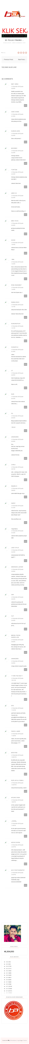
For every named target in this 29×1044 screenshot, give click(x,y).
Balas (25, 105)
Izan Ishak (15, 111)
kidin (13, 240)
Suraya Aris (15, 131)
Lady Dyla (15, 547)
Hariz (13, 503)
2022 (7, 970)
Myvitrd (14, 752)
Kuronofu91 (16, 323)
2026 (7, 961)
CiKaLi (13, 464)
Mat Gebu (14, 84)
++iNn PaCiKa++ (17, 676)
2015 (7, 986)
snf (12, 594)
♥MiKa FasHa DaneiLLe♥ (15, 636)
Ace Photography (18, 870)
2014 (7, 988)
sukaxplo (14, 347)
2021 (7, 973)
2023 (7, 968)
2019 (7, 977)
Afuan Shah (15, 797)
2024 (7, 966)
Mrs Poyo (14, 221)
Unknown (15, 437)
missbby (14, 148)
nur (12, 394)
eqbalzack (15, 302)
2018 (7, 979)
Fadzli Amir (15, 731)
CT (12, 370)
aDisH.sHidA (15, 842)
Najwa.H (14, 486)
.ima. (13, 259)
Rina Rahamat (16, 285)
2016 (7, 984)
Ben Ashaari (8, 42)
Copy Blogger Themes (22, 1040)
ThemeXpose (13, 1040)
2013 (7, 990)
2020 (7, 975)
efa (12, 705)
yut (12, 616)
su (12, 413)
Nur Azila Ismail (17, 780)
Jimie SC (14, 193)
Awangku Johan (17, 567)
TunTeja (14, 169)
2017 (7, 982)
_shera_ (14, 821)
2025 (7, 964)
